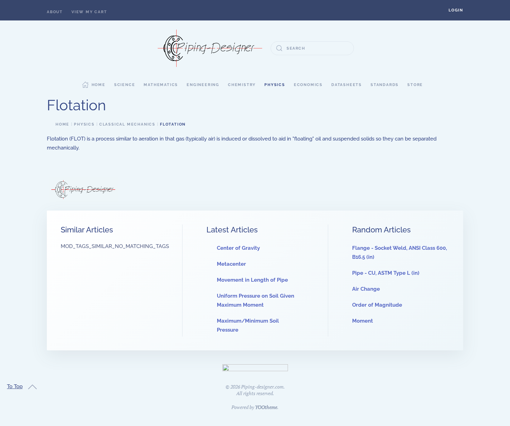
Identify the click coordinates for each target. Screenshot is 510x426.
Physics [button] (274, 85)
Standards (385, 85)
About (55, 12)
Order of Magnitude (377, 305)
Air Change (366, 289)
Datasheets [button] (346, 85)
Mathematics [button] (161, 85)
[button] (456, 10)
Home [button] (98, 85)
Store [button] (415, 85)
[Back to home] (210, 48)
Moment (362, 321)
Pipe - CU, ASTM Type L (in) (385, 273)
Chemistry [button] (242, 85)
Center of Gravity (238, 248)
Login (456, 10)
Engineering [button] (203, 85)
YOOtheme (266, 407)
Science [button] (124, 85)
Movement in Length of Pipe (252, 280)
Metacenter (231, 264)
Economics (308, 85)
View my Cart (89, 12)
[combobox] (312, 48)
